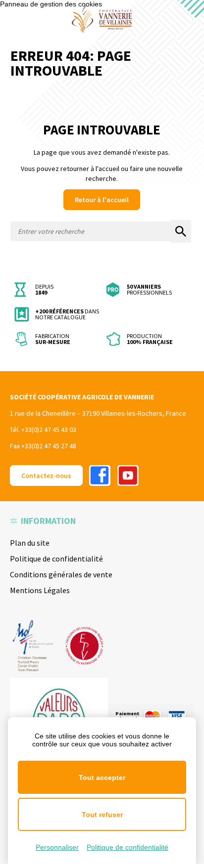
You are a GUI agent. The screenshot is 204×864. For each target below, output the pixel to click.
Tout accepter (102, 777)
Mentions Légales (40, 590)
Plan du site (30, 543)
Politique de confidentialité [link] (127, 847)
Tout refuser (102, 815)
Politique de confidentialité (56, 558)
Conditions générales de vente (61, 574)
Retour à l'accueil (102, 199)
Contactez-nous (46, 475)
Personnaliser (57, 847)
